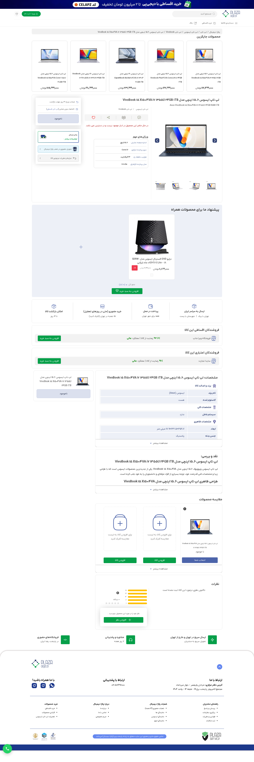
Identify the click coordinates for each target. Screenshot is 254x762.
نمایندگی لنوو (159, 721)
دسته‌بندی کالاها (227, 23)
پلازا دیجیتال (214, 32)
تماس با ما (102, 712)
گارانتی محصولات (48, 712)
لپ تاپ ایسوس (191, 32)
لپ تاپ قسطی (52, 109)
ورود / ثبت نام (30, 14)
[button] (58, 137)
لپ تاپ (203, 32)
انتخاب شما (199, 560)
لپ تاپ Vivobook (173, 32)
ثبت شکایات (210, 721)
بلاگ (191, 23)
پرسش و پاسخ (209, 708)
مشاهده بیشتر (160, 443)
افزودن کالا (159, 560)
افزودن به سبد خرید (129, 291)
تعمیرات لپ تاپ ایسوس (45, 717)
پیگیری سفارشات (209, 712)
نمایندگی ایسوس (157, 717)
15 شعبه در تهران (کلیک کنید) (102, 316)
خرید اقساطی (207, 23)
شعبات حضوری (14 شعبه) (154, 708)
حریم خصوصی (101, 717)
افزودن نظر (121, 619)
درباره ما (103, 708)
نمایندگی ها (160, 712)
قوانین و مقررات (209, 717)
